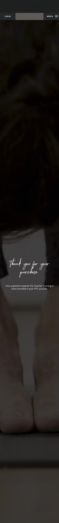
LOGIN (8, 16)
